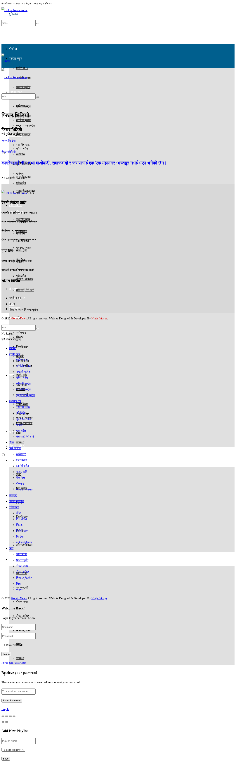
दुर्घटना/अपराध (23, 247)
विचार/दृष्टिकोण (24, 577)
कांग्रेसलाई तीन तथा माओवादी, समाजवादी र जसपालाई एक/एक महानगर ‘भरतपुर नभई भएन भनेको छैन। (84, 163)
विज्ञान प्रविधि (17, 446)
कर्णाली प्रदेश (23, 365)
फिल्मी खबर (22, 530)
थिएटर (19, 524)
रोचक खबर (22, 601)
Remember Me (14, 645)
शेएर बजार (21, 346)
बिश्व (11, 442)
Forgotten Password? (13, 662)
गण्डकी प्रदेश (23, 134)
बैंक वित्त (20, 477)
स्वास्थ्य (20, 658)
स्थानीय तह (15, 401)
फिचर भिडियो (8, 140)
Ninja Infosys (99, 318)
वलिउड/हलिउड (24, 542)
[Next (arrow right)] (6, 722)
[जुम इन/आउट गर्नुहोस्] (14, 716)
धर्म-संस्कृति (22, 560)
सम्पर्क (12, 303)
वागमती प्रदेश (23, 389)
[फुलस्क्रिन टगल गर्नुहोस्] (10, 716)
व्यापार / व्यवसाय (24, 489)
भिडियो (20, 536)
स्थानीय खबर (23, 407)
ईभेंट (18, 513)
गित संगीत (21, 518)
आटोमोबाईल (22, 465)
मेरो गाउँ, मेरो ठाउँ (25, 290)
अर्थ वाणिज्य (15, 448)
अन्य (11, 375)
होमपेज (13, 49)
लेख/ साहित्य (23, 571)
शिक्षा (18, 583)
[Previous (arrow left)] (2, 722)
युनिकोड (13, 13)
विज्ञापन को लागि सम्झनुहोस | (24, 309)
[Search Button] (37, 23)
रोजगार (20, 403)
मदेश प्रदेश (22, 148)
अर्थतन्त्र (21, 332)
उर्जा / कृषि (21, 471)
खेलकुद (13, 495)
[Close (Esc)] (2, 716)
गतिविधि (20, 233)
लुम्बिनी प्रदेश (23, 383)
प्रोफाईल (21, 276)
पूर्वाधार (20, 424)
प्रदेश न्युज (15, 58)
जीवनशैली (21, 554)
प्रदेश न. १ (22, 106)
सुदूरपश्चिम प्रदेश (25, 395)
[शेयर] (6, 716)
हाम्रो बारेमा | (15, 297)
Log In (5, 709)
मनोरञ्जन (14, 460)
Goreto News (19, 318)
